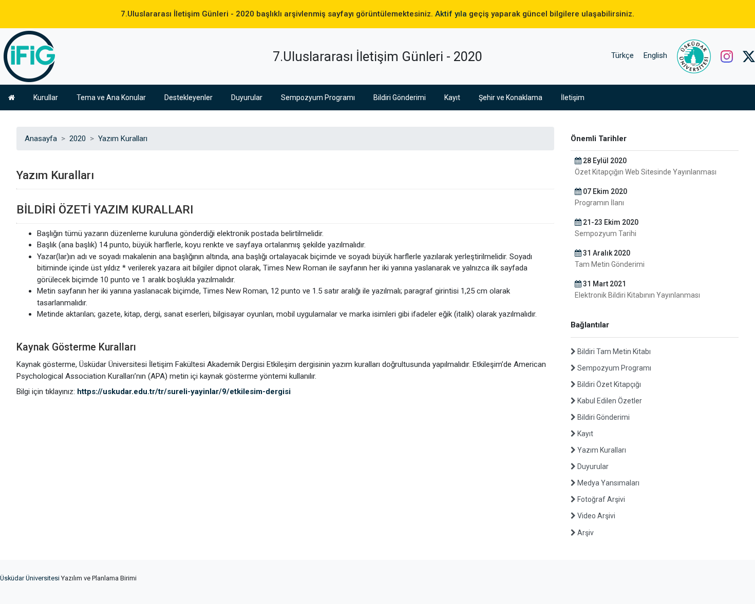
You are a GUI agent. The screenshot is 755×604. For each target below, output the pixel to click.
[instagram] (727, 55)
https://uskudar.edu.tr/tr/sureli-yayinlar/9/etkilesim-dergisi (184, 391)
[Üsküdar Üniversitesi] (694, 55)
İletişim (572, 97)
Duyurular (246, 97)
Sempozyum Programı (318, 97)
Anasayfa (41, 138)
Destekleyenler (188, 97)
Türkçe (622, 55)
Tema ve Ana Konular (111, 97)
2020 (77, 138)
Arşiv (585, 533)
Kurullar (45, 97)
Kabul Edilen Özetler (609, 401)
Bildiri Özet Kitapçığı (608, 384)
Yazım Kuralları (122, 138)
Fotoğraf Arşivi (600, 499)
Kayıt (452, 97)
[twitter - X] (749, 55)
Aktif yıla (451, 13)
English (655, 55)
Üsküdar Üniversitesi (30, 578)
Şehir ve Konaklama (510, 97)
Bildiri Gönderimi (399, 97)
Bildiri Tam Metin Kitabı (613, 351)
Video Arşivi (595, 516)
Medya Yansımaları (607, 483)
